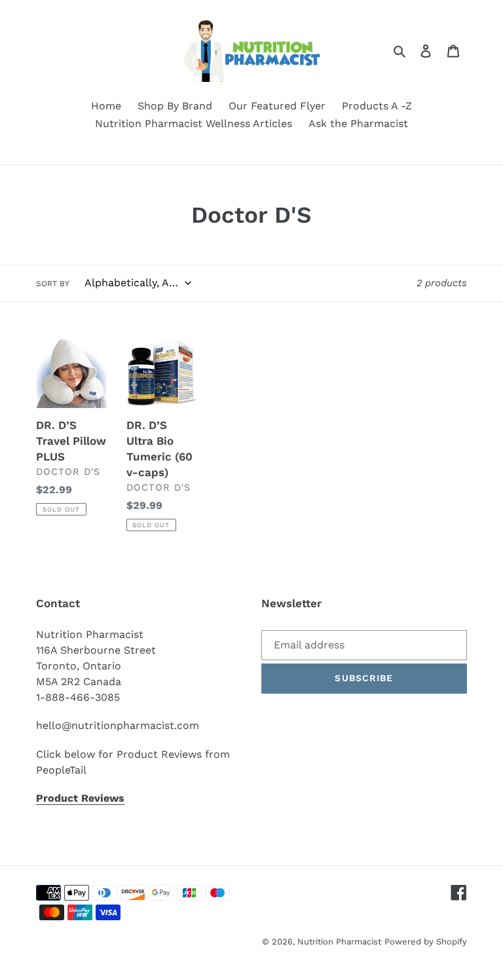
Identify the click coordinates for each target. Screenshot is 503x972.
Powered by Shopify (425, 941)
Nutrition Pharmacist (339, 941)
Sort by (52, 283)
